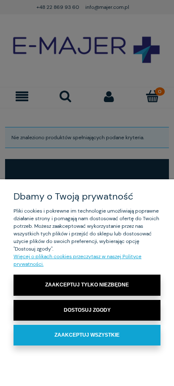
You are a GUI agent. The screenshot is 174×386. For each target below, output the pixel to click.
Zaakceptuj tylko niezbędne (87, 285)
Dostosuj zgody (87, 310)
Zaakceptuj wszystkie (87, 335)
